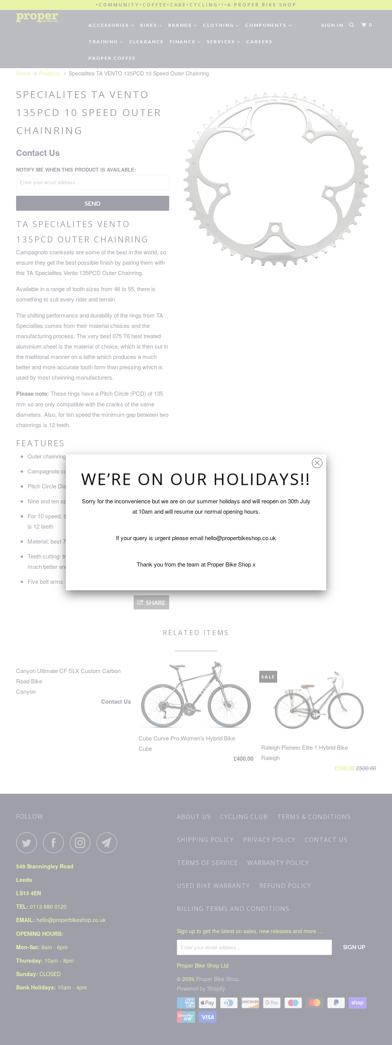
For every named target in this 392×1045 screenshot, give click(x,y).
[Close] (317, 461)
